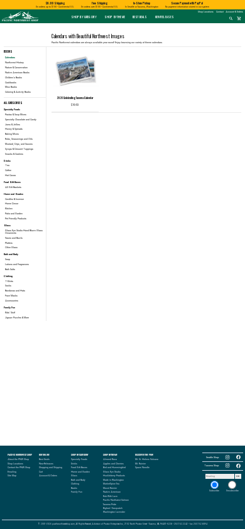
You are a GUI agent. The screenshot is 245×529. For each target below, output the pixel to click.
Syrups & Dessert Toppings (19, 149)
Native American (112, 492)
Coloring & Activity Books (18, 92)
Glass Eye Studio (112, 472)
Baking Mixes (12, 134)
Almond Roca (110, 459)
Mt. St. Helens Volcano (146, 459)
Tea (7, 165)
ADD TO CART (79, 105)
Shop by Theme (114, 16)
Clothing (75, 484)
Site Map (12, 475)
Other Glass (11, 247)
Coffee (8, 170)
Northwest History (14, 62)
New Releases (165, 16)
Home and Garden (80, 472)
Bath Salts (10, 269)
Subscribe (214, 491)
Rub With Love (110, 496)
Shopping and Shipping (50, 467)
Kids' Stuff (10, 313)
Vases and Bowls (14, 238)
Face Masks (11, 296)
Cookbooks (10, 82)
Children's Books (13, 77)
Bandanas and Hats (15, 291)
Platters (9, 243)
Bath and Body (78, 480)
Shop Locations (206, 12)
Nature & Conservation (16, 67)
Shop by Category (84, 16)
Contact (220, 12)
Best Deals (140, 16)
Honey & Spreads (14, 129)
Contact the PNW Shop (19, 467)
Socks (8, 286)
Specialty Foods (79, 459)
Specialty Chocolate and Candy (20, 119)
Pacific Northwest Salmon (116, 500)
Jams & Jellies (12, 124)
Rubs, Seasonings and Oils (19, 139)
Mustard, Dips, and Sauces (19, 144)
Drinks (74, 464)
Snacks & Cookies (14, 154)
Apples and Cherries (113, 464)
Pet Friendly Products (15, 218)
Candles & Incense (14, 199)
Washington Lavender (114, 512)
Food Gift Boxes (79, 467)
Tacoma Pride (109, 504)
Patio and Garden (14, 213)
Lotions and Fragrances (17, 264)
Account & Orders (234, 12)
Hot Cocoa (10, 175)
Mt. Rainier (140, 464)
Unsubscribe (232, 491)
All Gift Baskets (13, 187)
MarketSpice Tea (111, 484)
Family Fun (76, 492)
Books (74, 488)
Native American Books (17, 72)
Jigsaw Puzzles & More (17, 318)
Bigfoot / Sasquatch (112, 508)
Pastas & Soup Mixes (15, 114)
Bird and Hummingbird (114, 467)
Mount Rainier (110, 488)
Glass (74, 475)
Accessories (11, 301)
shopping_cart (239, 18)
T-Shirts (9, 281)
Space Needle (142, 467)
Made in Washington (113, 480)
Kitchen (9, 208)
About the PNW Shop (18, 459)
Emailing (12, 472)
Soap (7, 259)
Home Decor (11, 203)
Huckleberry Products (114, 475)
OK (237, 476)
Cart (41, 472)
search (231, 18)
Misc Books (11, 87)
